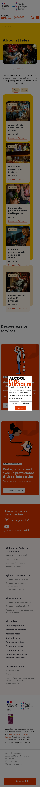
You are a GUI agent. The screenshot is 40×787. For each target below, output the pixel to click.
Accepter (20, 408)
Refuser (14, 403)
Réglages (26, 403)
